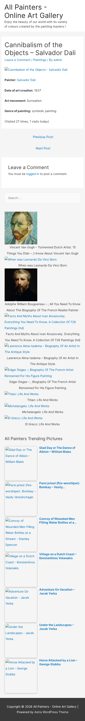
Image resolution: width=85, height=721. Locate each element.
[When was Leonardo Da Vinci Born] (31, 259)
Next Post (43, 148)
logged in (32, 174)
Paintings (39, 60)
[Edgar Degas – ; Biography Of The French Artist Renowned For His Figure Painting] (42, 373)
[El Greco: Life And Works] (23, 418)
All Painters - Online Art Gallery (33, 11)
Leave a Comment (18, 60)
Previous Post (43, 137)
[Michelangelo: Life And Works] (27, 406)
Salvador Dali (26, 80)
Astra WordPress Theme (51, 712)
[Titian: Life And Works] (22, 394)
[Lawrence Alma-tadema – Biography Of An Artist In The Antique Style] (42, 349)
